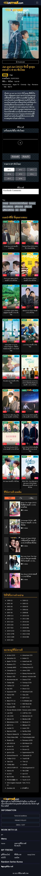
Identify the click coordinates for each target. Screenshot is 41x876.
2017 (8, 628)
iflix (8, 698)
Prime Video (11, 737)
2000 (24, 600)
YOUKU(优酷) (11, 780)
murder (9, 728)
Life (8, 716)
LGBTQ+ (25, 713)
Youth (24, 780)
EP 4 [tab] (9, 174)
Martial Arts (26, 716)
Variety (9, 771)
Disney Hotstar (27, 673)
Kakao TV (10, 704)
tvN (23, 765)
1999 (8, 600)
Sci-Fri (9, 749)
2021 (8, 634)
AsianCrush (25, 661)
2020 (24, 631)
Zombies (10, 788)
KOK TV (25, 707)
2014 (24, 622)
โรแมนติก (22, 210)
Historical (25, 692)
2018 (24, 628)
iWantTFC (10, 701)
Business (9, 664)
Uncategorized (27, 768)
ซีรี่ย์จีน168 (17, 854)
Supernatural (26, 752)
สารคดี (24, 788)
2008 (24, 613)
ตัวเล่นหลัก (15, 157)
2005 (8, 609)
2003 (8, 606)
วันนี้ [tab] (9, 498)
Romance (35, 84)
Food (24, 686)
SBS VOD (10, 743)
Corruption (10, 670)
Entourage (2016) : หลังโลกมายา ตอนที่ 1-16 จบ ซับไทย (28, 522)
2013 (8, 622)
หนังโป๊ (3, 858)
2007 (8, 613)
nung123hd (31, 854)
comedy (5, 203)
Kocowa (9, 707)
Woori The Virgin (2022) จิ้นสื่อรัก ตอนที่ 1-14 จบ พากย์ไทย (28, 505)
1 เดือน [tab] (31, 498)
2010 (24, 616)
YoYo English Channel (14, 783)
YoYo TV (25, 783)
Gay (29, 84)
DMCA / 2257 (20, 825)
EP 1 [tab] (9, 170)
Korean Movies (12, 710)
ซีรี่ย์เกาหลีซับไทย (8, 206)
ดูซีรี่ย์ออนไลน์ (19, 206)
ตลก (17, 210)
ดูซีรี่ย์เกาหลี (28, 206)
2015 (8, 625)
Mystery (9, 731)
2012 (24, 619)
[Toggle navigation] (37, 3)
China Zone (26, 664)
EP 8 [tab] (20, 179)
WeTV (10, 87)
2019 (8, 631)
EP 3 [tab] (31, 170)
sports (9, 752)
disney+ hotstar (27, 676)
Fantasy (25, 682)
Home (3, 843)
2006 (24, 609)
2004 (24, 606)
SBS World (25, 743)
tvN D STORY (11, 768)
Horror (9, 695)
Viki (5, 87)
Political (25, 734)
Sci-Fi (24, 746)
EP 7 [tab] (9, 179)
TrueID (24, 758)
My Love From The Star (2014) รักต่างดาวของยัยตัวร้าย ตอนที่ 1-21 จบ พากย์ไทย (28, 558)
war (23, 774)
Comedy (23, 84)
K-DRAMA (25, 701)
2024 (24, 637)
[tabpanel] (20, 544)
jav (2, 834)
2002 (24, 603)
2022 (24, 634)
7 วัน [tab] (20, 498)
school (9, 746)
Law (8, 713)
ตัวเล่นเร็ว (26, 157)
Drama (24, 679)
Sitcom (24, 749)
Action (9, 655)
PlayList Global (12, 734)
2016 (24, 625)
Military (24, 725)
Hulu (23, 695)
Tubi (8, 761)
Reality (9, 740)
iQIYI (24, 698)
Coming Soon (26, 667)
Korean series (6, 84)
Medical (25, 719)
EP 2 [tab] (20, 170)
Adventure (25, 655)
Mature (9, 719)
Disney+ (9, 676)
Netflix (24, 731)
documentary (11, 679)
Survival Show (11, 755)
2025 (8, 640)
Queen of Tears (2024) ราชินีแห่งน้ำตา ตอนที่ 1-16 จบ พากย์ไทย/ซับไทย (29, 540)
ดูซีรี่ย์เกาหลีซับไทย (8, 210)
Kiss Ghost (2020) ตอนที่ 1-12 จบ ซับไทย (29, 575)
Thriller (9, 758)
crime (24, 670)
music (24, 728)
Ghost (24, 689)
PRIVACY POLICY (20, 820)
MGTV (9, 725)
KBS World (25, 704)
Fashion (9, 686)
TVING (9, 765)
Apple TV (16, 84)
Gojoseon (10, 692)
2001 (8, 603)
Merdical (25, 722)
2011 (8, 619)
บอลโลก (16, 858)
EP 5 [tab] (20, 174)
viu (8, 774)
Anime (24, 658)
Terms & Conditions (20, 816)
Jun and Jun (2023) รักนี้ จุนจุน (18, 203)
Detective (10, 673)
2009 (8, 616)
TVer (24, 761)
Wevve (24, 777)
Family (9, 682)
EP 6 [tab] (31, 174)
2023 (8, 637)
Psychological (26, 737)
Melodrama (10, 722)
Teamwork (25, 755)
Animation (10, 658)
